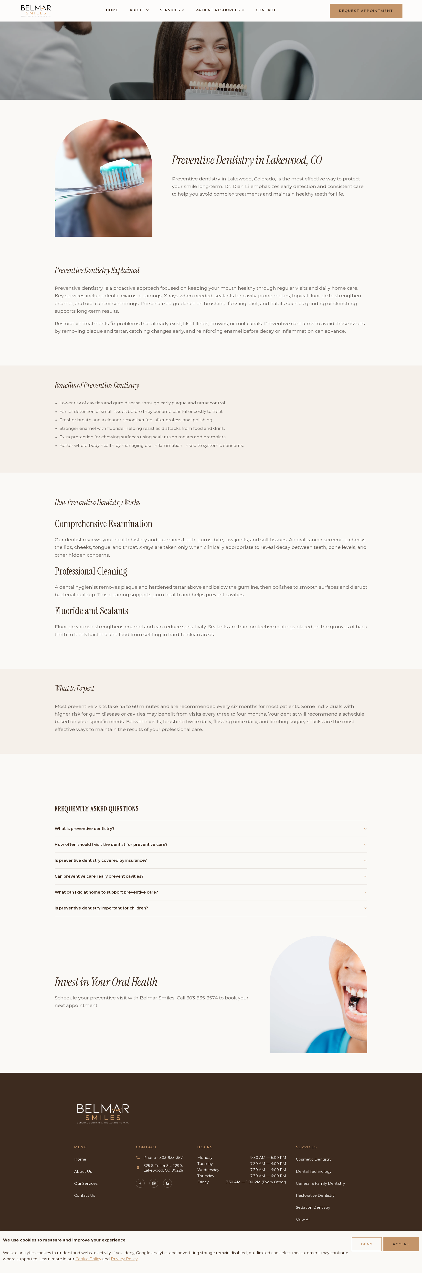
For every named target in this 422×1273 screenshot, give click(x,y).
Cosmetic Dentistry (313, 1159)
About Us (83, 1171)
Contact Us (84, 1195)
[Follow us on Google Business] (167, 1183)
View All (303, 1219)
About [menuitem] (137, 10)
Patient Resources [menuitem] (218, 10)
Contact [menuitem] (266, 10)
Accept (401, 1244)
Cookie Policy (88, 1259)
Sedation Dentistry (313, 1207)
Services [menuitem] (170, 10)
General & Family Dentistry (320, 1183)
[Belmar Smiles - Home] (103, 1113)
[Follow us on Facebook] (140, 1183)
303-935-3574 (202, 998)
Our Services (85, 1183)
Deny (367, 1244)
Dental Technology (313, 1171)
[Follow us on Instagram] (153, 1183)
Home (80, 1159)
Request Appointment (366, 11)
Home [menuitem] (112, 10)
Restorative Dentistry (315, 1195)
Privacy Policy (124, 1259)
